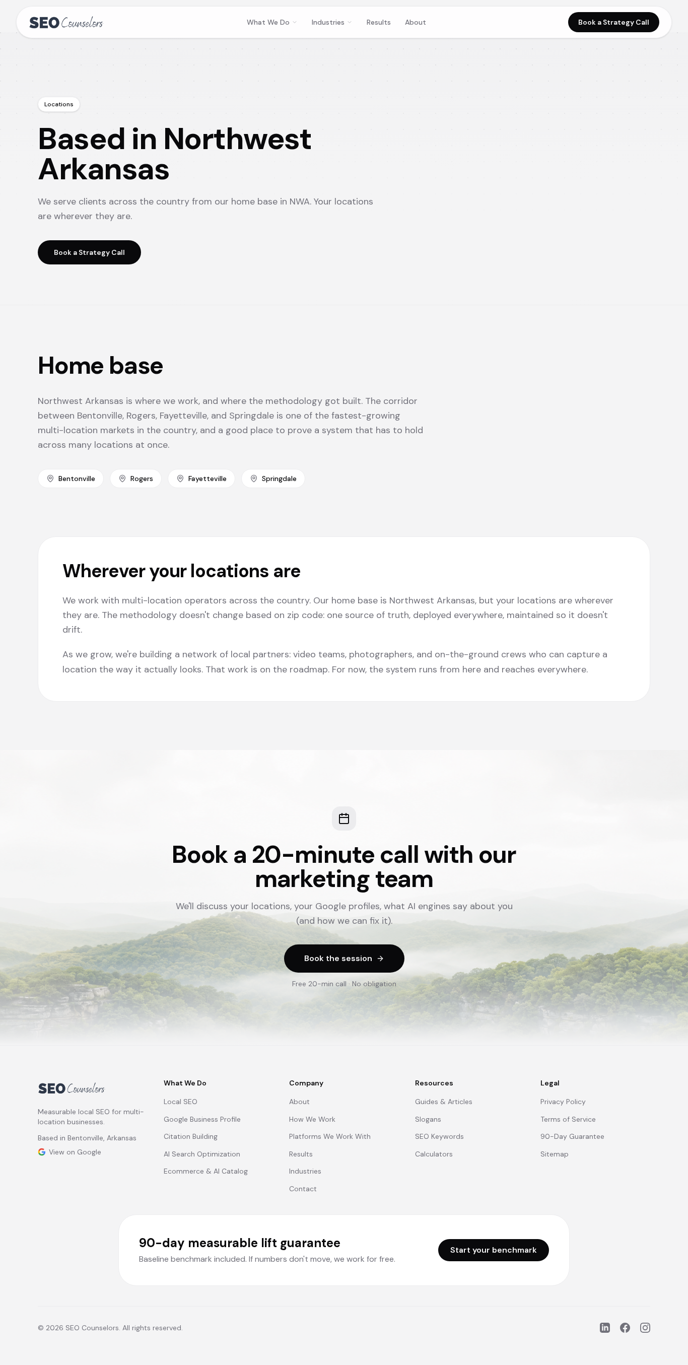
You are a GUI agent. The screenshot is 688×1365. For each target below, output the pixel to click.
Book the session (338, 958)
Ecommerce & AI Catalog (206, 1171)
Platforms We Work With (330, 1136)
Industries (328, 22)
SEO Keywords (439, 1136)
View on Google (75, 1151)
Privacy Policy (563, 1101)
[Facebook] (625, 1328)
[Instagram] (645, 1328)
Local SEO (180, 1101)
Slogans (428, 1119)
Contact (303, 1188)
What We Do (268, 22)
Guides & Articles (443, 1101)
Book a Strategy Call (613, 22)
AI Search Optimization (202, 1153)
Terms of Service (568, 1119)
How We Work (312, 1119)
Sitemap (554, 1153)
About (415, 22)
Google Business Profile (202, 1119)
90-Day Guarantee (572, 1136)
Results (379, 22)
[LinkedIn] (605, 1328)
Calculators (434, 1153)
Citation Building (191, 1136)
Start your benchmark (493, 1250)
